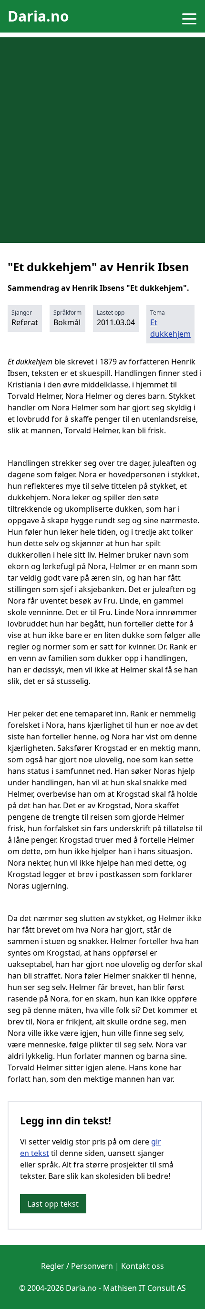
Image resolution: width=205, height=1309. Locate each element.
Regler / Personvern (77, 1266)
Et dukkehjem (170, 328)
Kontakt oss (142, 1266)
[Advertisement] (102, 140)
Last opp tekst (53, 1204)
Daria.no (38, 16)
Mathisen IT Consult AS (144, 1288)
